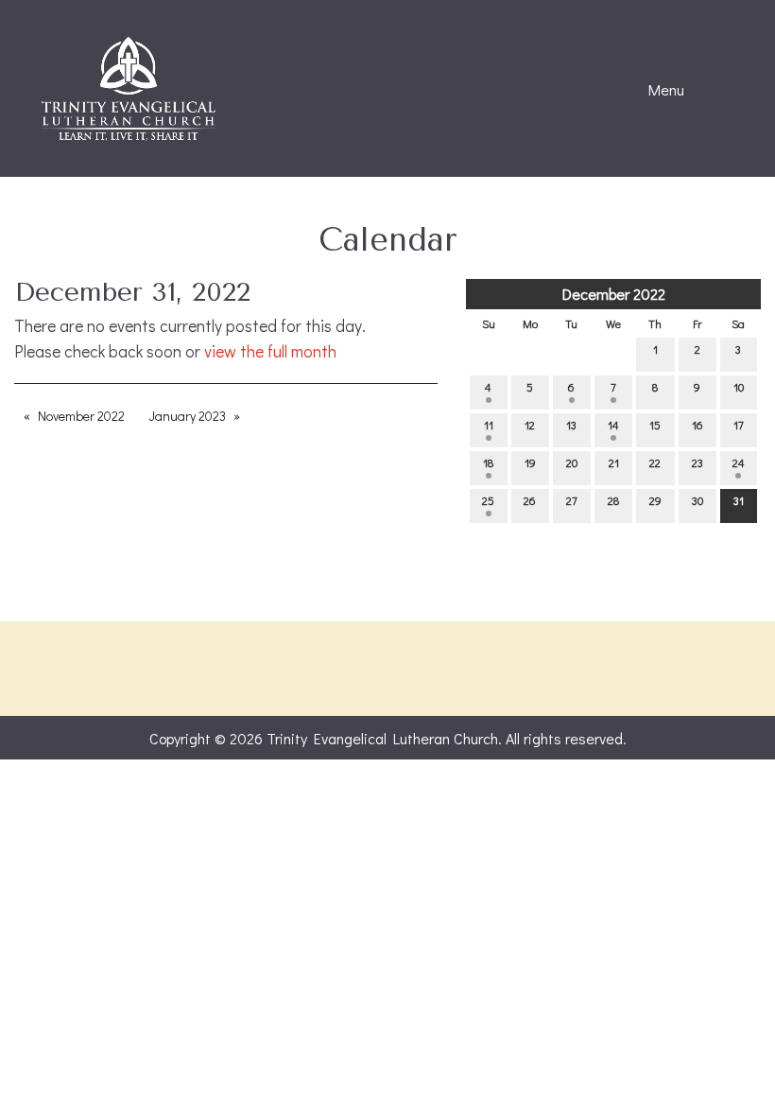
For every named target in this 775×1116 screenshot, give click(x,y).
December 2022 (613, 294)
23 (697, 462)
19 (530, 462)
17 (738, 424)
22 (655, 462)
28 (613, 500)
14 (613, 424)
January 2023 (187, 416)
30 (697, 500)
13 (571, 424)
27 (571, 500)
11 (488, 424)
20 (571, 462)
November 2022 (81, 416)
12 (530, 424)
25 (488, 500)
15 (655, 424)
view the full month (270, 351)
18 (488, 462)
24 (738, 462)
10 (738, 386)
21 (614, 462)
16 (697, 424)
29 (655, 500)
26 (530, 500)
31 (738, 500)
